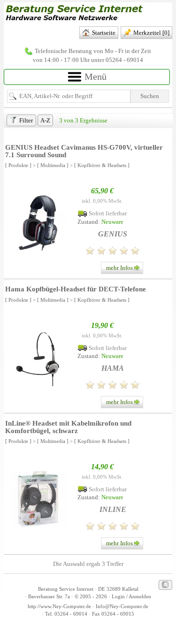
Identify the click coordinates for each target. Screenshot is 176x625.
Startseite (103, 32)
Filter (26, 120)
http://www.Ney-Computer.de (59, 606)
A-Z (45, 120)
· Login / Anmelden (129, 596)
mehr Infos (119, 267)
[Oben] (165, 585)
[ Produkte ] (18, 165)
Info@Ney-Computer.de (122, 606)
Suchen (149, 95)
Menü (94, 76)
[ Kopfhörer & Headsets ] (102, 165)
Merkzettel (151, 32)
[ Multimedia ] (53, 165)
